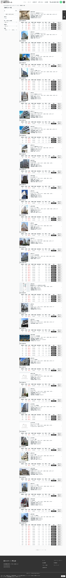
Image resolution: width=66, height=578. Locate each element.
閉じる (63, 576)
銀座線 (32, 179)
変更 (16, 10)
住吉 (35, 377)
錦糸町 (35, 96)
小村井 (36, 242)
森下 (36, 195)
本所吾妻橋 (37, 35)
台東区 (32, 422)
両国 (33, 160)
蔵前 (36, 181)
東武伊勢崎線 (33, 16)
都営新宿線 (33, 98)
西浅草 (34, 422)
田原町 (35, 443)
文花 (33, 145)
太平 (33, 253)
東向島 (34, 11)
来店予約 (64, 15)
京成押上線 (33, 15)
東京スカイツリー (39, 339)
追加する (59, 25)
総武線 (32, 96)
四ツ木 (36, 473)
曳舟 (36, 16)
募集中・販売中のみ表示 (10, 14)
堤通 (33, 126)
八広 (33, 111)
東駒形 (34, 175)
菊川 (36, 98)
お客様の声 (35, 2)
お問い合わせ (40, 2)
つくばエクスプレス (34, 426)
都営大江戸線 (33, 165)
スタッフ (29, 2)
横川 (33, 358)
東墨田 (34, 468)
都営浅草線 (33, 35)
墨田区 (32, 11)
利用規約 (55, 562)
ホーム (25, 2)
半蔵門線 (32, 97)
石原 (33, 483)
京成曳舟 (36, 15)
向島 (33, 388)
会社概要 (46, 2)
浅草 (34, 179)
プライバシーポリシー (58, 560)
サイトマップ (56, 565)
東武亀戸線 (33, 17)
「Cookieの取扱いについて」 (11, 576)
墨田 (33, 514)
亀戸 (34, 151)
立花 (33, 238)
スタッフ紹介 (45, 565)
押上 (35, 150)
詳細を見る (53, 25)
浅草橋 (36, 166)
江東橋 (34, 373)
